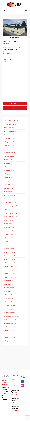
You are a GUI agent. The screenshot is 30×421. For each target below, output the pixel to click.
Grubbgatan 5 (9, 188)
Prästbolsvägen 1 (10, 248)
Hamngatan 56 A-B (10, 199)
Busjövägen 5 (9, 159)
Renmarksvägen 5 (10, 273)
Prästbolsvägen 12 (10, 266)
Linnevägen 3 (9, 231)
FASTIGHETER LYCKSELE (12, 120)
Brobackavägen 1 (10, 156)
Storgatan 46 (9, 284)
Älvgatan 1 (8, 341)
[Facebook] (22, 381)
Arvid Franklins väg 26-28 (12, 127)
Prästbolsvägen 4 (10, 259)
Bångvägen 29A (9, 170)
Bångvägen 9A (9, 167)
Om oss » (4, 380)
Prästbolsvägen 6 (10, 263)
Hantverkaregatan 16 (11, 216)
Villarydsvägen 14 (10, 327)
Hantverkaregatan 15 (11, 213)
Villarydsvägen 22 (10, 337)
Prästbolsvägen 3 (10, 255)
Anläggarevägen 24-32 (11, 124)
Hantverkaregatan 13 (11, 206)
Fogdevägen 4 (9, 181)
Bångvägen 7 (9, 163)
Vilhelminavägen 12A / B (12, 316)
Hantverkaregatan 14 (11, 209)
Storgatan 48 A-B (10, 287)
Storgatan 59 (9, 295)
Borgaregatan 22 (10, 152)
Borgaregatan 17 (9, 142)
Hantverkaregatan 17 (11, 220)
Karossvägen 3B (9, 227)
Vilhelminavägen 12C (11, 319)
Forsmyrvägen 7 (9, 184)
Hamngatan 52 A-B (10, 195)
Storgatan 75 (9, 302)
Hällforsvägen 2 (9, 223)
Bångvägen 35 (9, 177)
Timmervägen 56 (10, 312)
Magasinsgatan (9, 234)
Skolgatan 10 (9, 277)
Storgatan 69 (9, 298)
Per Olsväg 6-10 (9, 245)
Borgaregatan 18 (10, 145)
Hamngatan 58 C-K (10, 202)
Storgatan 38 (9, 280)
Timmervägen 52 (10, 305)
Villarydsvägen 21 (10, 334)
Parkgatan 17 (9, 238)
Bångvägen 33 (9, 174)
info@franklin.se (16, 387)
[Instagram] (22, 385)
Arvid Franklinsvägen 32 (12, 131)
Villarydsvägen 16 (10, 330)
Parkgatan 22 (9, 241)
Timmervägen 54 (10, 309)
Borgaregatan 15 (10, 138)
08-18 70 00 (15, 410)
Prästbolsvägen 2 (10, 252)
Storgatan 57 (9, 291)
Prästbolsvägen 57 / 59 (11, 270)
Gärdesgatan (8, 191)
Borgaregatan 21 (10, 149)
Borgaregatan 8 (9, 134)
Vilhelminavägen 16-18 (11, 323)
